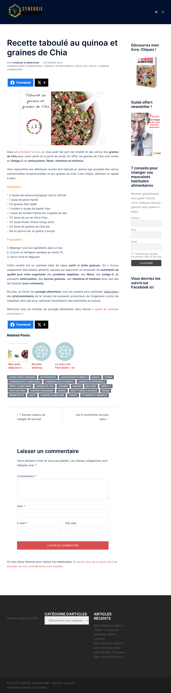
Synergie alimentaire (25, 62)
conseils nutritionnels (91, 381)
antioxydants (48, 377)
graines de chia (45, 386)
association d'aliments (74, 377)
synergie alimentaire (52, 395)
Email (134, 241)
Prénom (135, 218)
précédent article (29, 152)
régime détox (16, 395)
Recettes (81, 66)
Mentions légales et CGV (22, 618)
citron (108, 377)
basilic (96, 377)
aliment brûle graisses (22, 377)
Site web (70, 523)
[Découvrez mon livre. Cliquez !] (146, 73)
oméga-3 (106, 386)
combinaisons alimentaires (24, 381)
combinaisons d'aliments (59, 381)
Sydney (42, 687)
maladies (91, 386)
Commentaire (26, 476)
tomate (73, 395)
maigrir (77, 386)
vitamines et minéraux (94, 395)
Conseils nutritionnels (59, 66)
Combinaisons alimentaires (24, 66)
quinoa (62, 390)
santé (32, 395)
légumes (63, 386)
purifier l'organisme (41, 390)
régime (105, 390)
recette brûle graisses (84, 390)
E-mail (22, 523)
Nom (21, 506)
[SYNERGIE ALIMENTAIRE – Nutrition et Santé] (25, 11)
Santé (93, 66)
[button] (156, 12)
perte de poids (17, 390)
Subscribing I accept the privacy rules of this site (146, 255)
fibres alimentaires (20, 386)
